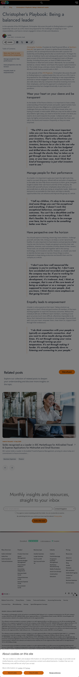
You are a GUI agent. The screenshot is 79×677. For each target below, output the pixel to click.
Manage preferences (55, 673)
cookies (20, 668)
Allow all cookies (12, 673)
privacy (28, 668)
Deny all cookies (33, 673)
